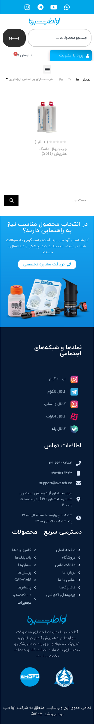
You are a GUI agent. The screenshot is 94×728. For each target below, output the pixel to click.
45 (61, 80)
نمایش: (85, 80)
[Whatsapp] (67, 7)
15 (77, 80)
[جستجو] (11, 200)
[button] (47, 69)
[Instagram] (27, 7)
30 (69, 80)
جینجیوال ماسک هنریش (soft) (53, 151)
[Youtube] (54, 7)
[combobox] (60, 38)
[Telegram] (40, 7)
